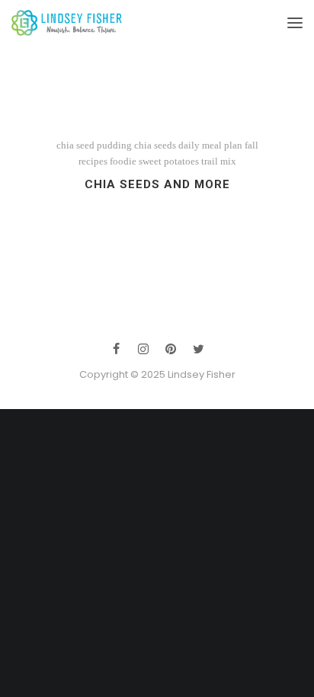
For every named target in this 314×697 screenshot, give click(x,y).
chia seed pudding (94, 145)
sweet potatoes (169, 161)
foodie (123, 161)
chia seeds (155, 145)
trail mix (218, 161)
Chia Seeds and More (157, 184)
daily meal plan (210, 145)
